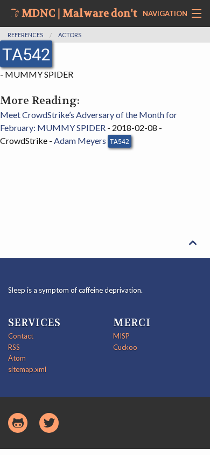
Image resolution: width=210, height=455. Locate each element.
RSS (14, 347)
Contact (20, 336)
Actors (69, 35)
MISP (121, 336)
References (25, 35)
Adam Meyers (80, 140)
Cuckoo (125, 347)
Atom (17, 358)
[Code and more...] (17, 423)
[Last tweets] (49, 423)
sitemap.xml (27, 369)
